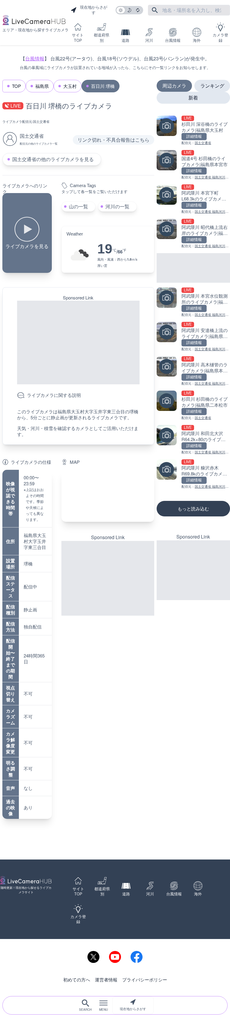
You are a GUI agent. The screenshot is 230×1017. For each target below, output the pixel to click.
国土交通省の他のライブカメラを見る (53, 159)
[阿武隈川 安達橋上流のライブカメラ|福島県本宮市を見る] (193, 336)
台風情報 (173, 40)
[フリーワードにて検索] (154, 10)
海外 (197, 40)
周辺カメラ (174, 85)
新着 (193, 97)
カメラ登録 (220, 37)
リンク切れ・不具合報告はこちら (113, 139)
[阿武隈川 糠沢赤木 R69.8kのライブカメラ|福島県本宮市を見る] (193, 474)
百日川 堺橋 (103, 86)
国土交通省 (41, 121)
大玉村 (70, 86)
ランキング (212, 85)
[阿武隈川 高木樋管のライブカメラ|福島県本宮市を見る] (193, 371)
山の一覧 (78, 206)
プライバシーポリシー (144, 979)
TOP (16, 86)
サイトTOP (78, 37)
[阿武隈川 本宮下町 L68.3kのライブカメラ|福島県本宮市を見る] (193, 199)
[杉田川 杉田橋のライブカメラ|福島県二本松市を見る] (193, 405)
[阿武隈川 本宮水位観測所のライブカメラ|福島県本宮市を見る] (193, 302)
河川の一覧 (117, 206)
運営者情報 (106, 979)
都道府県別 (101, 37)
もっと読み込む (193, 508)
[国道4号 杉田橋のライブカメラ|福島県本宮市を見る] (193, 165)
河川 (149, 40)
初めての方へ (76, 979)
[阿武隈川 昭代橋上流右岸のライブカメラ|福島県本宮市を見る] (193, 233)
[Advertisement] (78, 342)
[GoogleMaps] (107, 496)
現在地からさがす (133, 1008)
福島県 (42, 86)
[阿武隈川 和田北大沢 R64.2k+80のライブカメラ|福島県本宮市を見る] (193, 440)
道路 (125, 40)
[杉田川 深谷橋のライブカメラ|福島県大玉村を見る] (193, 130)
